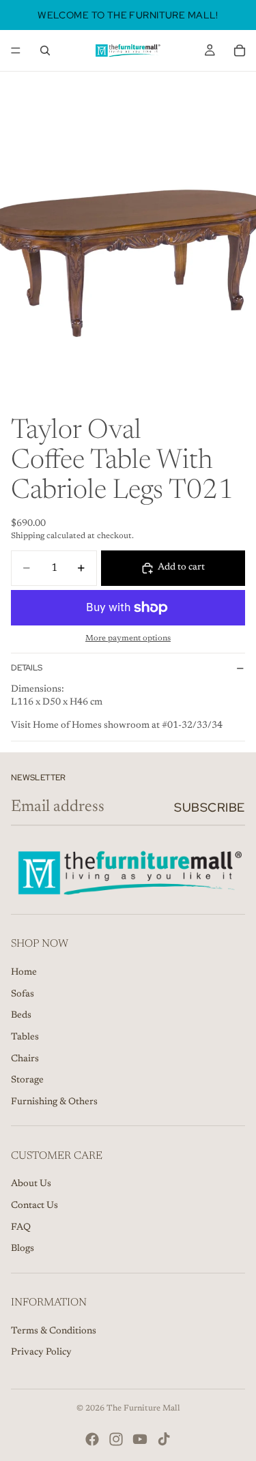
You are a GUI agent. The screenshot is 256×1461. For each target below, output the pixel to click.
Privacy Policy (41, 1353)
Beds (21, 1016)
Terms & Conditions (53, 1331)
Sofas (22, 994)
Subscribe (209, 807)
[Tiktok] (164, 1439)
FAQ (21, 1228)
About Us (31, 1185)
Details (26, 667)
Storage (27, 1081)
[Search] (45, 50)
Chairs (25, 1059)
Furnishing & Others (54, 1102)
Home (24, 973)
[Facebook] (92, 1439)
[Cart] (240, 50)
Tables (25, 1037)
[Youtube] (140, 1439)
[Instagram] (116, 1439)
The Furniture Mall (143, 1408)
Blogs (22, 1249)
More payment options (128, 638)
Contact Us (34, 1206)
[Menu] (15, 50)
